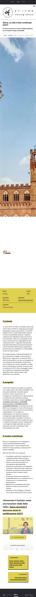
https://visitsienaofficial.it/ (25, 300)
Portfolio (10, 35)
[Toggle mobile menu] (34, 6)
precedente (14, 557)
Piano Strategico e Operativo (19, 447)
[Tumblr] (22, 549)
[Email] (27, 549)
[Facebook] (5, 549)
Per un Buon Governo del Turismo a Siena (19, 492)
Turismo (5, 293)
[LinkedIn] (16, 549)
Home (5, 35)
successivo (23, 574)
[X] (11, 549)
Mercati (27, 595)
